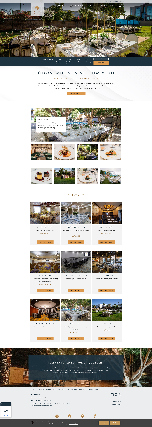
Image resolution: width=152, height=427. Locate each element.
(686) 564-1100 (37, 403)
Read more (106, 330)
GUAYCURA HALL (75, 227)
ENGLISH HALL (107, 227)
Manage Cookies (116, 404)
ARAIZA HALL (45, 275)
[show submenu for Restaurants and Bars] (117, 5)
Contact (34, 389)
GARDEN (107, 323)
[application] (76, 423)
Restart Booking (92, 389)
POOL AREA (76, 323)
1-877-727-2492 (50, 403)
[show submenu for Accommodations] (87, 5)
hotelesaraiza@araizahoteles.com (43, 405)
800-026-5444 (114, 1)
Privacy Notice (61, 389)
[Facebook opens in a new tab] (112, 394)
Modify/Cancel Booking (76, 389)
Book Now (101, 63)
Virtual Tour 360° (44, 234)
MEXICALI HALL (45, 227)
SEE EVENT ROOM (45, 242)
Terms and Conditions (46, 389)
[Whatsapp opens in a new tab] (120, 394)
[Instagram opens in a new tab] (116, 394)
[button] (59, 61)
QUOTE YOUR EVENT (76, 93)
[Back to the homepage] (37, 9)
